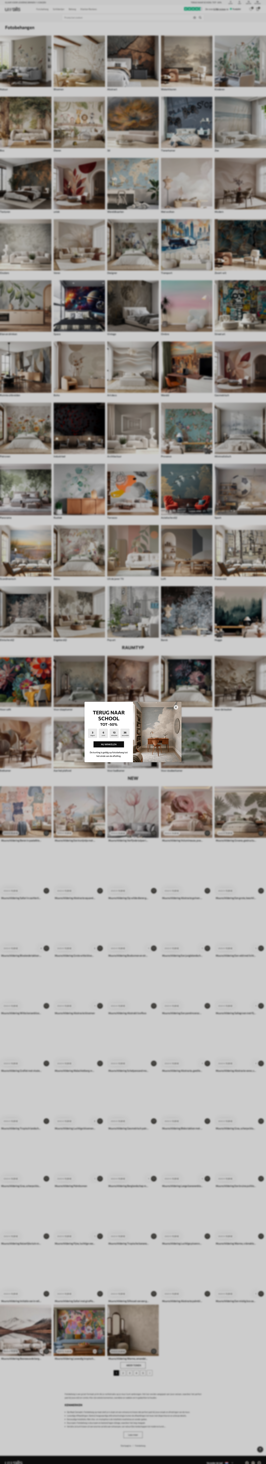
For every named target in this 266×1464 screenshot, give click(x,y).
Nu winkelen (109, 744)
